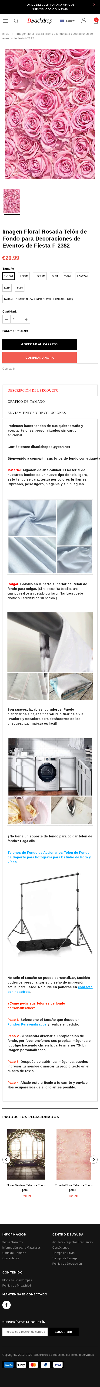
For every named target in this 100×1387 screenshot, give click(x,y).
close (94, 4)
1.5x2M (24, 276)
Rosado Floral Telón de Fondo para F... (74, 1188)
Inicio (5, 33)
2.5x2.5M (82, 276)
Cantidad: (9, 311)
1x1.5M (8, 276)
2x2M (54, 276)
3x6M (20, 287)
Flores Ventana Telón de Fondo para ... (26, 1188)
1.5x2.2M (39, 276)
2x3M (67, 276)
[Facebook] (6, 1305)
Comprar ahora (39, 357)
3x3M (7, 287)
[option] (50, 115)
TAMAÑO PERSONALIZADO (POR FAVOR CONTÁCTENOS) (38, 299)
